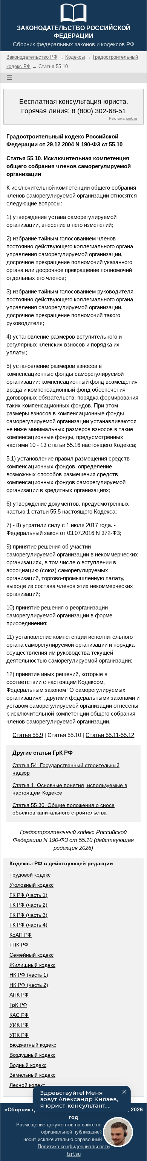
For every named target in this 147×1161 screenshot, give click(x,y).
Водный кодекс (27, 1065)
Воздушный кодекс (32, 1055)
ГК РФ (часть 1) (28, 895)
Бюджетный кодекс (32, 1045)
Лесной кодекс (27, 1085)
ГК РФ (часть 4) (28, 925)
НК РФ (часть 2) (28, 985)
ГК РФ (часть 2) (28, 905)
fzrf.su (74, 1154)
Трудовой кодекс (30, 875)
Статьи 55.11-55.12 (110, 735)
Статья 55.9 (27, 735)
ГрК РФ (18, 1005)
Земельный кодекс (32, 1075)
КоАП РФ (20, 935)
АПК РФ (19, 995)
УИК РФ (19, 1025)
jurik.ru (131, 118)
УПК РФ (19, 1035)
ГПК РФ (18, 945)
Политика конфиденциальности (74, 1146)
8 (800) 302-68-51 (99, 111)
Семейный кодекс (31, 955)
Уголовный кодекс (31, 885)
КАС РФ (19, 1015)
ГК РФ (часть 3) (28, 915)
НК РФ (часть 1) (28, 975)
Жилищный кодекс (32, 965)
